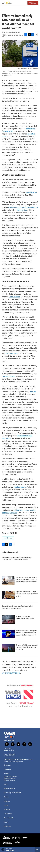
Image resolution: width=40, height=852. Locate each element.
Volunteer (7, 801)
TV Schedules (8, 813)
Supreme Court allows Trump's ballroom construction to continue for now (27, 594)
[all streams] (37, 849)
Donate (34, 3)
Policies (6, 805)
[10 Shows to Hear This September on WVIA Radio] (8, 619)
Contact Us (7, 765)
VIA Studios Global (9, 778)
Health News (8, 538)
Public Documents (9, 780)
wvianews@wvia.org (11, 673)
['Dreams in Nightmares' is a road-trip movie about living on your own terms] (8, 648)
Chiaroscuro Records (10, 776)
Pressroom (7, 769)
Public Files (7, 826)
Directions (7, 809)
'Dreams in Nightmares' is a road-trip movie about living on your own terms (27, 647)
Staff (5, 784)
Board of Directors (9, 788)
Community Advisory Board (12, 793)
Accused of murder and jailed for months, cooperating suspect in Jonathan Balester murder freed (27, 579)
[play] (3, 850)
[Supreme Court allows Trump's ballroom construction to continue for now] (8, 595)
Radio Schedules (9, 818)
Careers (6, 797)
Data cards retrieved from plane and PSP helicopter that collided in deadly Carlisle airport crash (26, 633)
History (6, 822)
